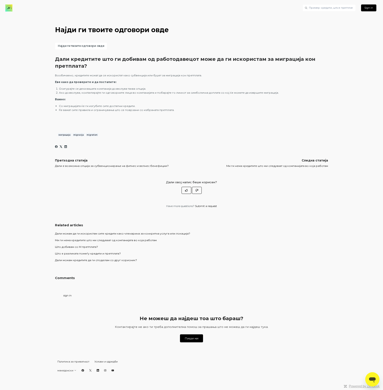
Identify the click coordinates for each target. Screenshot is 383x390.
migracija (78, 135)
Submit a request (206, 206)
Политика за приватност (73, 361)
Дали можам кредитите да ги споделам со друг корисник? (96, 260)
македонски (65, 370)
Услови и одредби (106, 361)
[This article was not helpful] (197, 190)
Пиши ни (191, 338)
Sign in (368, 7)
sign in (67, 295)
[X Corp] (61, 147)
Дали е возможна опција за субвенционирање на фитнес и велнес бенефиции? (112, 165)
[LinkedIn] (65, 147)
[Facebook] (56, 147)
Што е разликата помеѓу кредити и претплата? (88, 253)
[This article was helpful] (186, 190)
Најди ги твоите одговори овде (81, 45)
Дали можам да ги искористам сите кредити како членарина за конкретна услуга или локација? (122, 233)
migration (92, 135)
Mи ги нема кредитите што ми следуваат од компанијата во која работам (277, 165)
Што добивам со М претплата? (76, 246)
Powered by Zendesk (364, 386)
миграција (64, 135)
